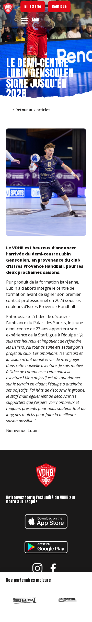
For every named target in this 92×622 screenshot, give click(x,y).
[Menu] (24, 21)
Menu (37, 20)
